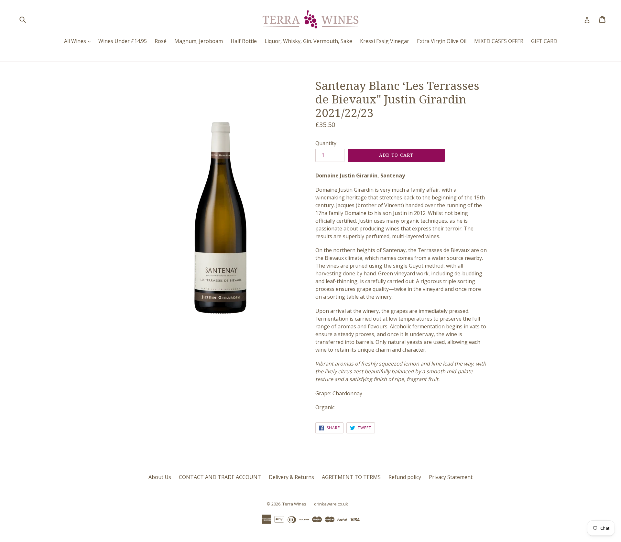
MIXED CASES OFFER (498, 41)
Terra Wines (294, 504)
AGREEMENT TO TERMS (351, 477)
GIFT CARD (544, 41)
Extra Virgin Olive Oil (441, 41)
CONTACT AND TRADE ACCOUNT (220, 477)
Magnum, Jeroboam (198, 41)
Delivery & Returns (291, 477)
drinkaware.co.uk (331, 504)
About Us (159, 477)
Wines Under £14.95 (122, 41)
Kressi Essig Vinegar (384, 41)
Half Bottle (244, 41)
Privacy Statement (451, 477)
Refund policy (404, 477)
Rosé (161, 41)
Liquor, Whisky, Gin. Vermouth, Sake (308, 41)
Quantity (325, 143)
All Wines (79, 41)
